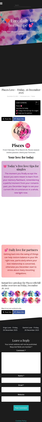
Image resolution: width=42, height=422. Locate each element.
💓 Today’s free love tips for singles (27, 111)
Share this (20, 119)
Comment (21, 350)
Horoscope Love (24, 96)
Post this (8, 119)
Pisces (33, 96)
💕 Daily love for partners (24, 113)
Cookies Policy (21, 421)
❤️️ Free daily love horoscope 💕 (21, 23)
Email (21, 385)
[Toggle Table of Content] (36, 103)
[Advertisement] (20, 66)
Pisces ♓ (19, 106)
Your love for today (22, 108)
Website (21, 394)
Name (21, 376)
